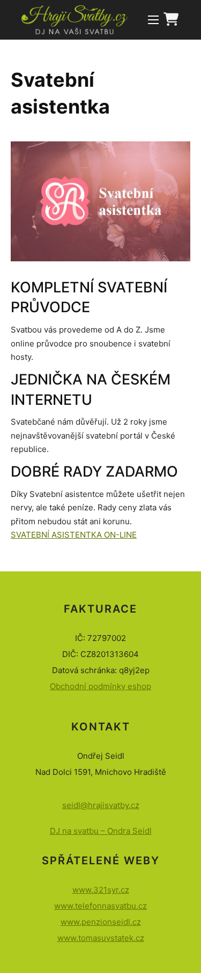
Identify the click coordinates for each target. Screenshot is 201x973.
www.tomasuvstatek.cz (100, 938)
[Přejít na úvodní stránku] (74, 19)
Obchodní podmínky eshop (100, 686)
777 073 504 (105, 788)
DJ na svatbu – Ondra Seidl (101, 831)
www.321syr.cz (100, 890)
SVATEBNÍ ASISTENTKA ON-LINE (74, 535)
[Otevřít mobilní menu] (153, 20)
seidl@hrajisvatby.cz (100, 805)
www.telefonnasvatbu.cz (100, 906)
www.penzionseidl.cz (101, 922)
